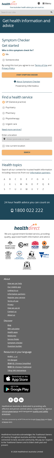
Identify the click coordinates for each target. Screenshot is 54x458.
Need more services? (12, 129)
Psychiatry (10, 107)
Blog (9, 325)
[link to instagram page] (16, 400)
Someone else (12, 59)
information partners (40, 172)
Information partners (16, 294)
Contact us (12, 311)
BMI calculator (14, 328)
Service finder (13, 339)
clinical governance (10, 411)
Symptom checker (15, 343)
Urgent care (11, 124)
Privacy (10, 304)
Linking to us (13, 290)
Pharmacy (10, 113)
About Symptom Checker (28, 81)
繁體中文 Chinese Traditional (19, 367)
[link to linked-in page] (21, 400)
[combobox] (27, 12)
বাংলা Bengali (12, 360)
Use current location (15, 145)
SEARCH (27, 152)
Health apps (13, 332)
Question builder (15, 346)
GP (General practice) (16, 102)
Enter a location (9, 135)
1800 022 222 (28, 210)
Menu (47, 3)
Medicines (12, 336)
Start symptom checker (27, 75)
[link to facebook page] (10, 400)
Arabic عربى (12, 356)
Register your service (16, 297)
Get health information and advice (26, 23)
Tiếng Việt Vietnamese (17, 370)
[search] (51, 12)
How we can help (15, 283)
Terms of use (13, 301)
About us (11, 315)
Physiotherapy (12, 118)
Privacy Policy (8, 68)
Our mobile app (14, 287)
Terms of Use (41, 65)
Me (7, 54)
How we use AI (14, 308)
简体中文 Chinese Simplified (19, 363)
